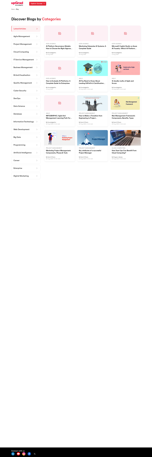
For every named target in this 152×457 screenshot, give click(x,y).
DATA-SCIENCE (51, 43)
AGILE (81, 78)
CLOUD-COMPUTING (118, 148)
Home (13, 9)
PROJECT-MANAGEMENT (87, 113)
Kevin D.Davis (84, 122)
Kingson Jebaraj (117, 157)
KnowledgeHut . (52, 52)
